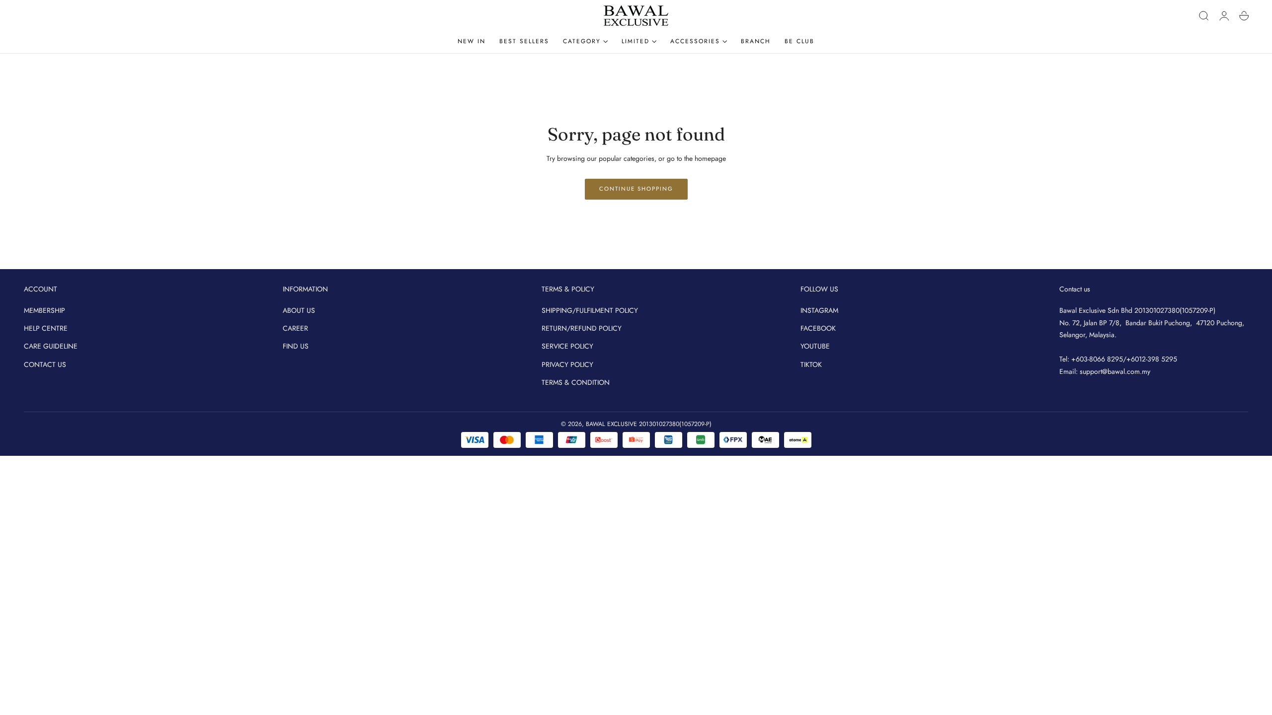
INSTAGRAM (819, 310)
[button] (1204, 16)
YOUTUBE (815, 347)
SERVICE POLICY (567, 347)
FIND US (296, 347)
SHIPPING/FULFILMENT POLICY (590, 310)
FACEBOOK (818, 328)
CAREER (295, 328)
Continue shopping (636, 189)
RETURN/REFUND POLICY (582, 328)
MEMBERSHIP (44, 310)
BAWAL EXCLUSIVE (611, 424)
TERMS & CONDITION (576, 382)
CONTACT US (45, 364)
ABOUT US (299, 310)
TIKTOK (811, 364)
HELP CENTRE (46, 328)
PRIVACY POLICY (567, 364)
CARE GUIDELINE (51, 347)
